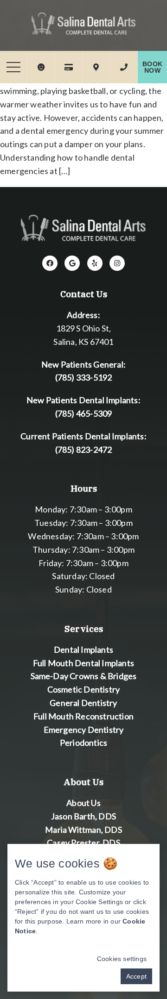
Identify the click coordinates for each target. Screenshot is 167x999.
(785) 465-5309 (83, 413)
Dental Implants (83, 649)
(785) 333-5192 (83, 377)
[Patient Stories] (40, 67)
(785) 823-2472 (83, 449)
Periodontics (83, 742)
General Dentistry (83, 703)
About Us (83, 803)
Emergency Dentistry (84, 729)
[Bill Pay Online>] (68, 67)
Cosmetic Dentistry (83, 689)
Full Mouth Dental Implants (83, 663)
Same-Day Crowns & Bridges (84, 676)
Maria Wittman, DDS (83, 829)
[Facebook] (50, 263)
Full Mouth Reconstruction (83, 716)
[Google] (72, 263)
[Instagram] (117, 263)
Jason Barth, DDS (83, 816)
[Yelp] (95, 263)
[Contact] (123, 67)
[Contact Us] (96, 67)
